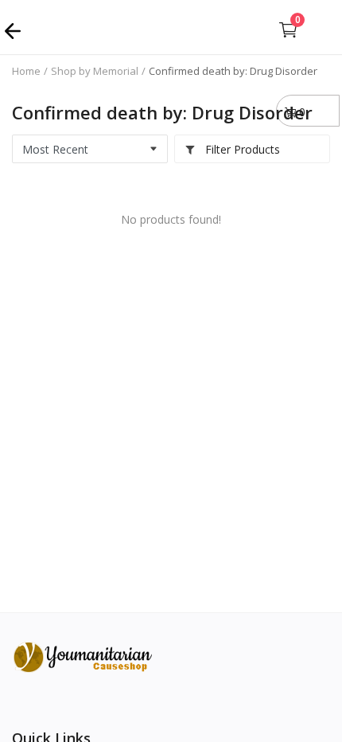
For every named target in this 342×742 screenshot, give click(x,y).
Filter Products (241, 149)
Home (26, 71)
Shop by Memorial (94, 71)
